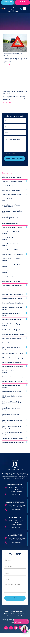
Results (20, 616)
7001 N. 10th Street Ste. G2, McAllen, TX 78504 (16, 506)
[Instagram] (6, 628)
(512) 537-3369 (16, 494)
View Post (7, 64)
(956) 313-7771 (16, 510)
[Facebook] (11, 628)
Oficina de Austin (15, 485)
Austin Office (15, 518)
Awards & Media (9, 614)
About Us (8, 611)
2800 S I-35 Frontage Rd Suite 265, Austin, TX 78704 (16, 489)
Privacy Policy (11, 621)
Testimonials (11, 616)
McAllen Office (15, 535)
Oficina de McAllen (15, 502)
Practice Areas (18, 611)
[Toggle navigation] (25, 8)
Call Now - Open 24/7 (8, 2)
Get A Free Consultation (22, 2)
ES (5, 9)
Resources (20, 614)
